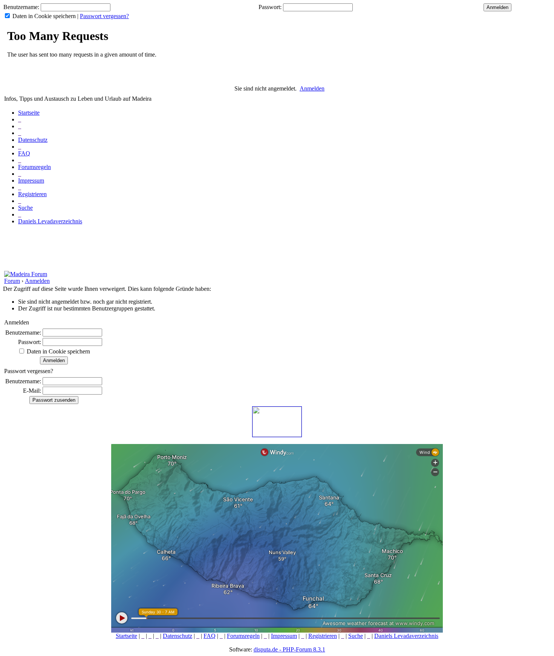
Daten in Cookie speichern (44, 16)
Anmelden (312, 88)
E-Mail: (32, 390)
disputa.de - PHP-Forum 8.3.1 (289, 649)
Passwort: (270, 7)
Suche (25, 207)
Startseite (29, 112)
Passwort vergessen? (104, 16)
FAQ (24, 153)
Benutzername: (21, 7)
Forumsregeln (34, 167)
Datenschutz (32, 140)
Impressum (31, 180)
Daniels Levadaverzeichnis (50, 221)
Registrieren (32, 194)
